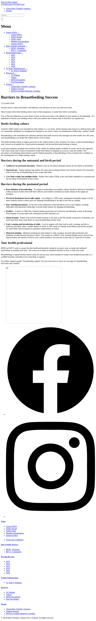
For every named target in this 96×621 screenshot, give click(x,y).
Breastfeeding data (7, 557)
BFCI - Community (18, 50)
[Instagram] (50, 517)
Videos (13, 77)
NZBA (3, 522)
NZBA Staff (16, 39)
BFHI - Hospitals (18, 48)
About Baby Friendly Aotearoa (23, 86)
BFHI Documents (18, 80)
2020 (13, 66)
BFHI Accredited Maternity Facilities (25, 91)
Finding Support (17, 89)
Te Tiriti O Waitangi (19, 71)
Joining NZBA (17, 44)
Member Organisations (20, 41)
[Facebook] (50, 414)
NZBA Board (16, 37)
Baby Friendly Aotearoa (9, 545)
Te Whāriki (15, 75)
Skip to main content (9, 2)
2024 (13, 57)
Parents (3, 604)
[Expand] (19, 33)
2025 (13, 55)
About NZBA (16, 35)
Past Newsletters (17, 82)
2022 (13, 62)
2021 (13, 64)
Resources (4, 587)
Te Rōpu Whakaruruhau (9, 578)
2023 (13, 59)
